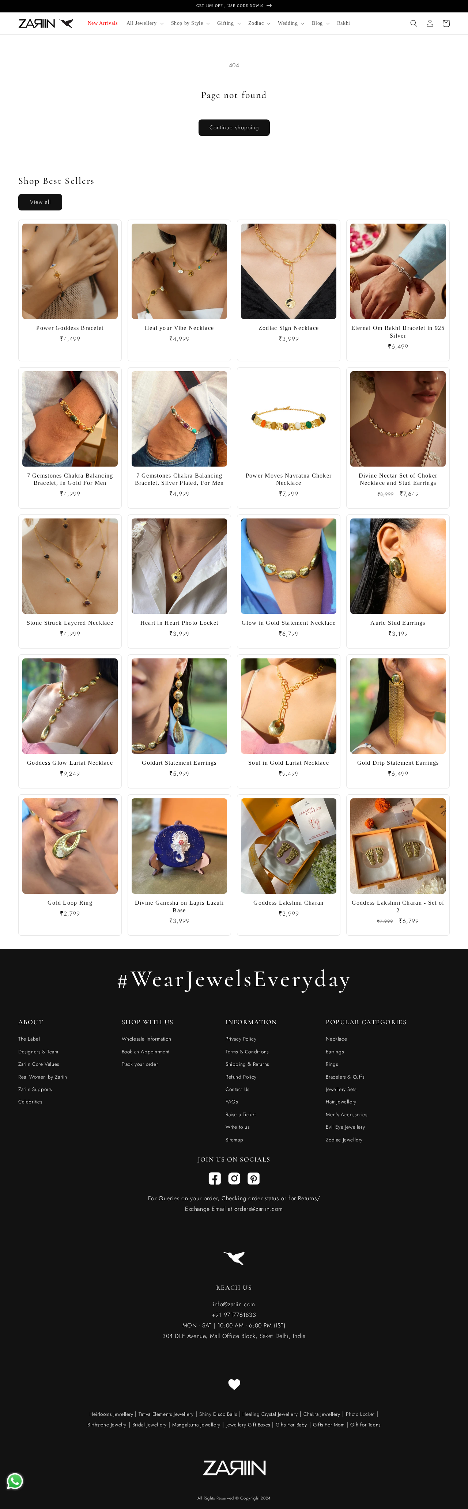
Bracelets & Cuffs (345, 1076)
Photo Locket (360, 1414)
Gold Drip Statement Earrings (398, 763)
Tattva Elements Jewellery (166, 1414)
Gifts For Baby (290, 1424)
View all (40, 202)
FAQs (232, 1101)
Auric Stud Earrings (397, 623)
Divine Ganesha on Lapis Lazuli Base (179, 906)
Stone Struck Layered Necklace (70, 623)
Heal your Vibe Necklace (179, 328)
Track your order (140, 1064)
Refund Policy (241, 1076)
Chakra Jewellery (321, 1414)
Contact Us (237, 1089)
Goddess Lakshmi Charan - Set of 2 (398, 906)
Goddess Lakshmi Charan (288, 903)
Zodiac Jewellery (344, 1139)
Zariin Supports (35, 1089)
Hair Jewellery (341, 1101)
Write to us (238, 1126)
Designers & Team (38, 1051)
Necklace (336, 1038)
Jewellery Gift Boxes (248, 1424)
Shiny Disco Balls (218, 1414)
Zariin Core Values (38, 1064)
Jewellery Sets (341, 1089)
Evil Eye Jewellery (345, 1126)
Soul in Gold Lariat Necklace (288, 763)
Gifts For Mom (329, 1424)
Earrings (335, 1051)
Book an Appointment (146, 1051)
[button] (144, 23)
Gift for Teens (365, 1424)
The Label (29, 1038)
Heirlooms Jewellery (112, 1414)
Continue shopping (234, 127)
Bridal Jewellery (149, 1424)
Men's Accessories (346, 1114)
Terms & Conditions (247, 1051)
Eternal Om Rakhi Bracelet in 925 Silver (398, 332)
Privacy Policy (241, 1038)
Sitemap (234, 1139)
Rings (332, 1064)
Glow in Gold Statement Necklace (289, 623)
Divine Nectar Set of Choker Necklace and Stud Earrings (398, 479)
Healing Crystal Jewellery (269, 1414)
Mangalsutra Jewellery (196, 1424)
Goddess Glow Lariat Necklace (70, 763)
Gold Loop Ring (70, 903)
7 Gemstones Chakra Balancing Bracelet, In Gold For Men (70, 479)
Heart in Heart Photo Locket (179, 623)
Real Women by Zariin (42, 1076)
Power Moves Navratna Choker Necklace (289, 479)
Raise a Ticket (241, 1114)
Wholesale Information (146, 1038)
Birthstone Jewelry (107, 1424)
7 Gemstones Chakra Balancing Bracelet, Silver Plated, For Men (179, 479)
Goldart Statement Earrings (179, 763)
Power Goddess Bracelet (69, 328)
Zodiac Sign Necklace (288, 328)
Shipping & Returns (247, 1064)
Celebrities (30, 1101)
